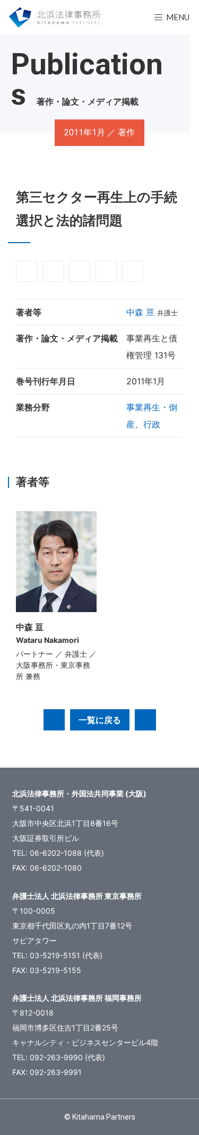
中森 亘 (140, 312)
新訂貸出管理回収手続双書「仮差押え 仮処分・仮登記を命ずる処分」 (145, 719)
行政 (151, 424)
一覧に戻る (100, 720)
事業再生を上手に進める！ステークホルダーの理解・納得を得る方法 (54, 719)
